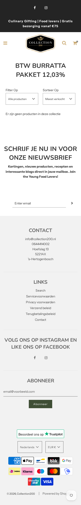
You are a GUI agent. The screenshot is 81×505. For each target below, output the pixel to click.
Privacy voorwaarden (40, 302)
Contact (40, 320)
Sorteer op (50, 90)
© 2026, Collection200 (21, 493)
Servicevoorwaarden (40, 296)
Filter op (12, 90)
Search (40, 290)
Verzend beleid (40, 308)
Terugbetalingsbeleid (40, 314)
